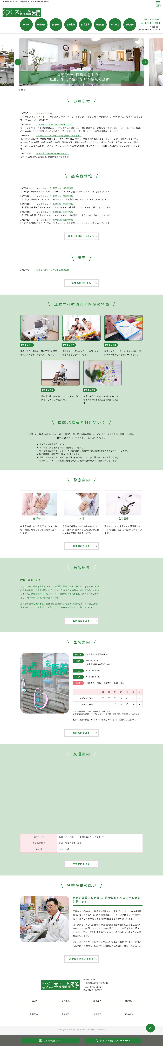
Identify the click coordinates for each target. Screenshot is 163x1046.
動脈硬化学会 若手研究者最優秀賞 (52, 270)
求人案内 (115, 24)
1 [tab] (19, 90)
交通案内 (85, 24)
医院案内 (41, 24)
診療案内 (71, 24)
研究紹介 (130, 24)
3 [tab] (24, 90)
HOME (26, 24)
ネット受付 (52, 1041)
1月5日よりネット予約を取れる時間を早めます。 (59, 136)
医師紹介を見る (81, 621)
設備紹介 (56, 24)
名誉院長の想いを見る (81, 959)
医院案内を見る (81, 733)
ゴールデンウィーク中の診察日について (54, 124)
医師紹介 (100, 24)
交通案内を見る (81, 864)
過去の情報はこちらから (81, 236)
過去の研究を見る (81, 283)
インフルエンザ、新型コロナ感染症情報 (54, 188)
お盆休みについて (44, 113)
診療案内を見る (81, 546)
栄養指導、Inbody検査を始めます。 (52, 153)
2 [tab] (22, 90)
